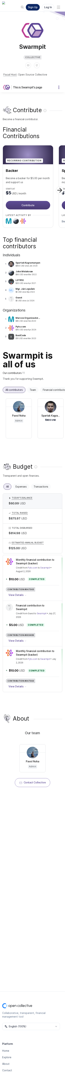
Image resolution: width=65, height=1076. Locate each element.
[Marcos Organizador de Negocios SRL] (9, 221)
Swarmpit (45, 567)
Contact (7, 1070)
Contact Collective (35, 782)
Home (5, 1050)
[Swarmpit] (7, 87)
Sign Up (33, 7)
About (6, 1063)
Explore (6, 1057)
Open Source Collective (32, 74)
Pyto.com (32, 567)
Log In (48, 7)
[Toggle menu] (58, 7)
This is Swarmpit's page (27, 87)
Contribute (27, 205)
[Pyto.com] (23, 221)
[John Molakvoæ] (16, 221)
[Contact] (28, 65)
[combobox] (31, 1026)
